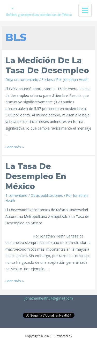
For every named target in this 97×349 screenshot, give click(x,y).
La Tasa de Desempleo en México (35, 176)
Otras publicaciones (47, 195)
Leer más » (14, 146)
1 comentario (16, 195)
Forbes (47, 79)
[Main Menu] (85, 10)
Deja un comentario (21, 79)
